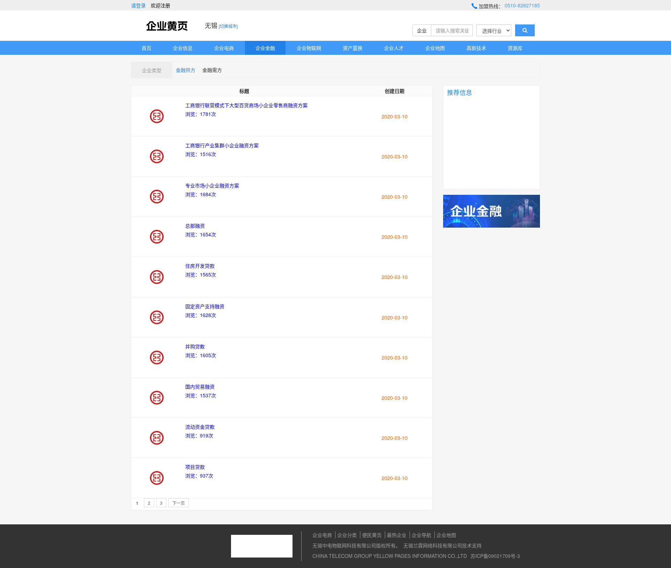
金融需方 (212, 69)
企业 (422, 30)
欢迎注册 (160, 5)
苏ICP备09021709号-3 (495, 555)
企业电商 (224, 47)
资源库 (515, 47)
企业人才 (394, 47)
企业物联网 (309, 47)
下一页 (178, 503)
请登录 (138, 5)
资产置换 (352, 47)
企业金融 (265, 47)
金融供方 (185, 69)
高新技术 (476, 47)
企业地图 (435, 47)
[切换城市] (228, 26)
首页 (146, 47)
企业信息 (183, 47)
